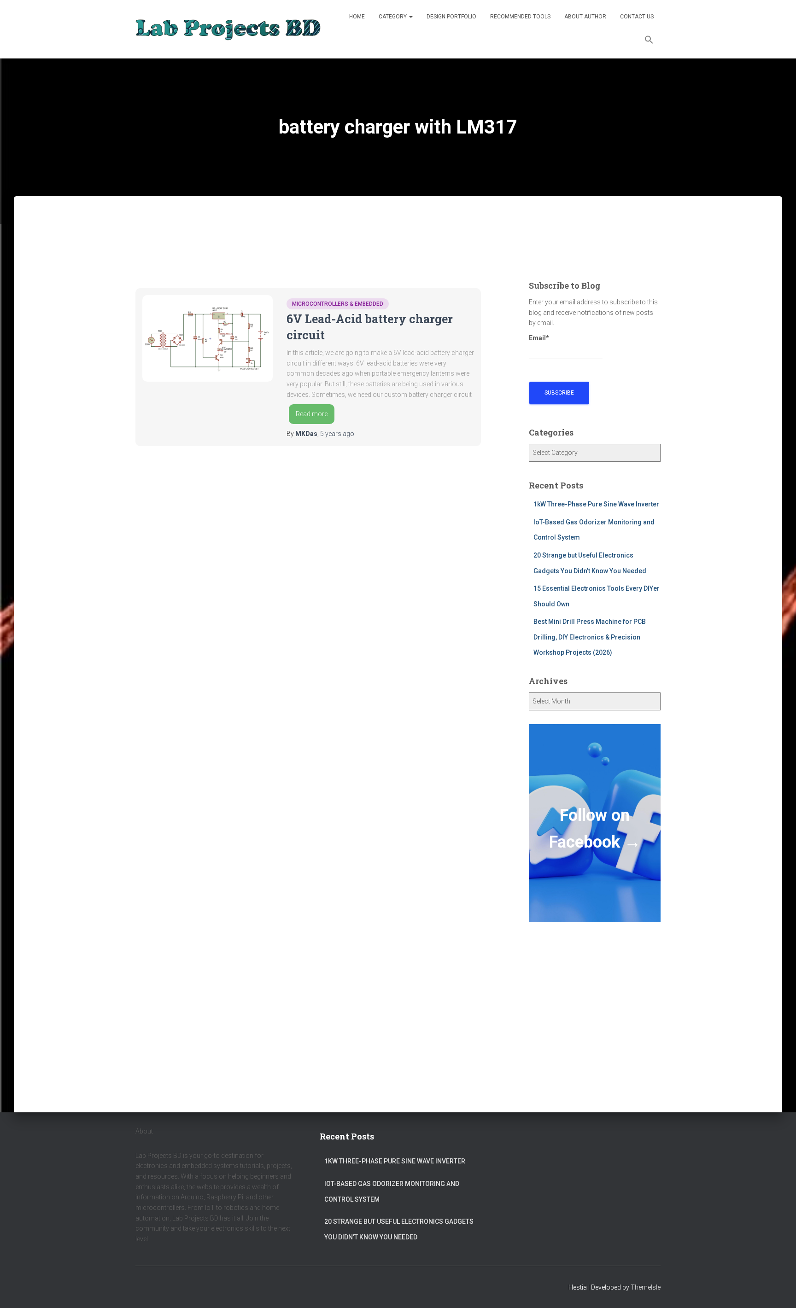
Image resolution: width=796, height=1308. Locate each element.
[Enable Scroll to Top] (778, 1289)
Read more (312, 414)
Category (393, 16)
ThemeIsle (646, 1287)
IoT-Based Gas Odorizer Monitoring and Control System (391, 1191)
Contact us (637, 16)
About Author (585, 16)
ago (337, 433)
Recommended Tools (520, 16)
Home (357, 16)
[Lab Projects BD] (228, 29)
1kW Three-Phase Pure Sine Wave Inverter (596, 504)
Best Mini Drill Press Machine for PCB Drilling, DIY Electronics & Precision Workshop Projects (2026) (589, 637)
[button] (649, 41)
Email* (539, 338)
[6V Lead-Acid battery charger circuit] (207, 338)
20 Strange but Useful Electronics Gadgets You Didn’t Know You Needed (399, 1229)
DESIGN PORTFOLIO (451, 16)
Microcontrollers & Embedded (337, 304)
